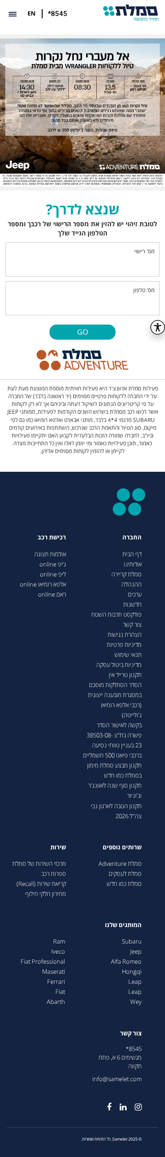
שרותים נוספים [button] (122, 847)
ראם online (52, 594)
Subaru (132, 941)
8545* (134, 1049)
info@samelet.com (117, 1079)
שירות (58, 847)
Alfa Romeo (126, 961)
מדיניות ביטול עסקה (119, 665)
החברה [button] (132, 537)
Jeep (136, 951)
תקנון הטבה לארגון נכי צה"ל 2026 (116, 811)
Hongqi (132, 972)
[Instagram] (134, 1103)
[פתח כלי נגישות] (157, 327)
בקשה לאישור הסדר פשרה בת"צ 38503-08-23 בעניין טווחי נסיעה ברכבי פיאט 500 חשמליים (112, 740)
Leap (135, 982)
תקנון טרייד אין (125, 675)
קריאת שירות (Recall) (41, 884)
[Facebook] (105, 1103)
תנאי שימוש (128, 655)
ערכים (135, 594)
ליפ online (53, 574)
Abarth (56, 1002)
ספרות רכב (53, 874)
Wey (136, 1002)
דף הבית (132, 554)
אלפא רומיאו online (43, 584)
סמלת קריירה (126, 574)
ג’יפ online (52, 564)
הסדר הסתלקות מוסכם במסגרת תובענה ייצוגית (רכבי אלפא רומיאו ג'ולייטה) (115, 700)
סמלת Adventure (120, 864)
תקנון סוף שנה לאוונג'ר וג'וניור (115, 791)
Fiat (60, 992)
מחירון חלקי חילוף (45, 894)
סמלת (131, 13)
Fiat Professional (43, 961)
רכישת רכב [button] (52, 537)
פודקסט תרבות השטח (116, 614)
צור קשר (132, 625)
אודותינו (133, 564)
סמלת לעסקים (125, 874)
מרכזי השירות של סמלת (39, 864)
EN (32, 13)
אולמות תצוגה (50, 554)
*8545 (57, 14)
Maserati (53, 972)
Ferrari (56, 982)
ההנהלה (131, 584)
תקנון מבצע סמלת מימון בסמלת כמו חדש (114, 770)
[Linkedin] (118, 1103)
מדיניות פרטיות (124, 645)
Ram (59, 941)
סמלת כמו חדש (124, 884)
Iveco (58, 951)
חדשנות (132, 604)
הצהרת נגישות (125, 635)
